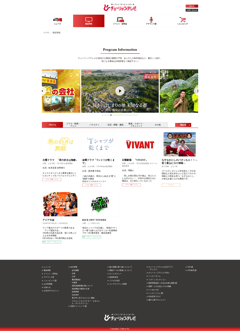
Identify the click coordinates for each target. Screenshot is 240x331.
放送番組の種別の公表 (80, 289)
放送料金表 (113, 277)
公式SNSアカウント (51, 291)
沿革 (73, 273)
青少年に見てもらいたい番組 (83, 298)
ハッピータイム (154, 276)
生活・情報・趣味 (116, 125)
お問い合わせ (192, 10)
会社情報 (73, 267)
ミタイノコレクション (157, 280)
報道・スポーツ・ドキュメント (136, 125)
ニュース (47, 267)
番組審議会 (76, 280)
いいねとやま (153, 290)
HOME (47, 33)
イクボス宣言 (114, 281)
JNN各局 (190, 270)
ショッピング (49, 281)
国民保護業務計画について (82, 286)
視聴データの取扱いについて (120, 270)
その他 (158, 125)
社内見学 (75, 295)
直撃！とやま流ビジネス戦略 (159, 286)
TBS (189, 267)
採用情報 (75, 292)
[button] (103, 115)
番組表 (191, 6)
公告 (73, 276)
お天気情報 (48, 284)
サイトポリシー (115, 274)
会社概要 (75, 270)
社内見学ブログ (154, 296)
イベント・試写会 (51, 274)
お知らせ (47, 287)
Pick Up (52, 125)
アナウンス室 (49, 277)
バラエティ (95, 125)
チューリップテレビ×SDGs (158, 273)
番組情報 (47, 270)
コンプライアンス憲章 (118, 284)
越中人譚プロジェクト (157, 300)
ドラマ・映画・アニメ (73, 125)
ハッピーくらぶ (154, 293)
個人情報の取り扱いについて (120, 267)
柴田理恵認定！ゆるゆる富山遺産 (161, 283)
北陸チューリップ (77, 306)
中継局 (74, 283)
